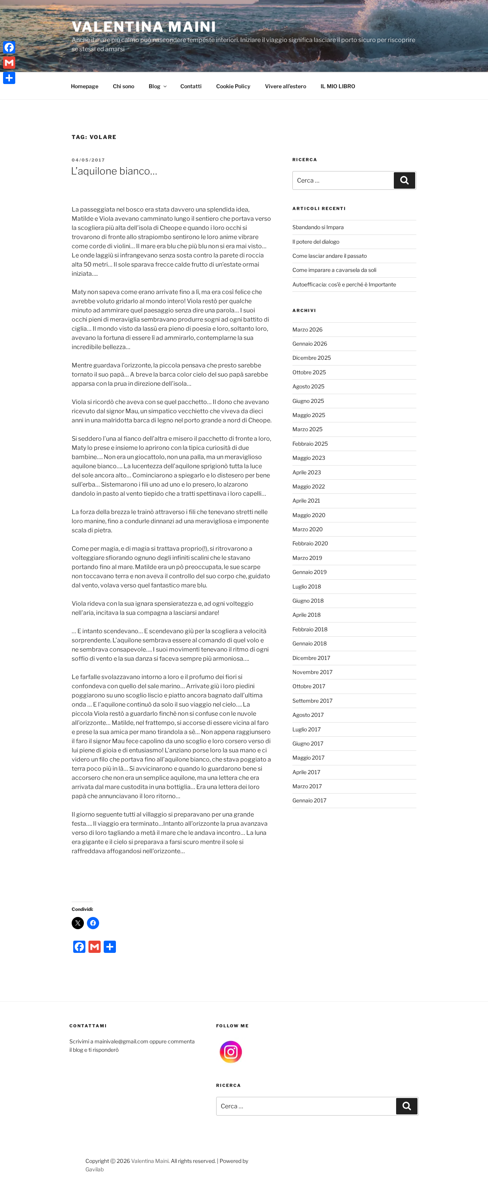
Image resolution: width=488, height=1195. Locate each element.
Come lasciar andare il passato (329, 255)
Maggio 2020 (309, 515)
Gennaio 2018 (309, 643)
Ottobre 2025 (309, 372)
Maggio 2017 (308, 757)
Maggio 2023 (308, 457)
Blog (155, 86)
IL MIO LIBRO (338, 86)
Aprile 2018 (306, 614)
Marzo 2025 (307, 429)
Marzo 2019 (307, 558)
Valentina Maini (144, 26)
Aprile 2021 (306, 500)
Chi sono (123, 86)
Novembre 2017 (312, 672)
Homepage (84, 86)
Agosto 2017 (308, 715)
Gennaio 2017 (309, 800)
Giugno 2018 (308, 600)
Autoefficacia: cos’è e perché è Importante (344, 284)
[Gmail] (9, 62)
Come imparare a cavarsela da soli (334, 270)
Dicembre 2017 (311, 658)
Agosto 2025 (308, 386)
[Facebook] (9, 47)
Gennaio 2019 (309, 572)
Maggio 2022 (308, 486)
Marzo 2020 (307, 529)
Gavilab (94, 1169)
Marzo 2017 (307, 786)
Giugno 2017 (307, 743)
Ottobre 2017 (308, 686)
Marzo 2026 (307, 329)
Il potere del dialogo (315, 241)
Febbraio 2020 (310, 543)
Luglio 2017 (306, 729)
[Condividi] (9, 78)
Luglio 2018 (306, 586)
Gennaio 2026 (309, 343)
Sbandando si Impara (318, 227)
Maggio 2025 (308, 415)
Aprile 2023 (306, 472)
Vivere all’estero (285, 86)
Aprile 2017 (306, 772)
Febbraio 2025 (310, 443)
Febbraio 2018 (309, 629)
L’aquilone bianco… (114, 171)
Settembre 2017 (312, 700)
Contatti (191, 86)
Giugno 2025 (308, 401)
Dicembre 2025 (311, 357)
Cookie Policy (233, 86)
